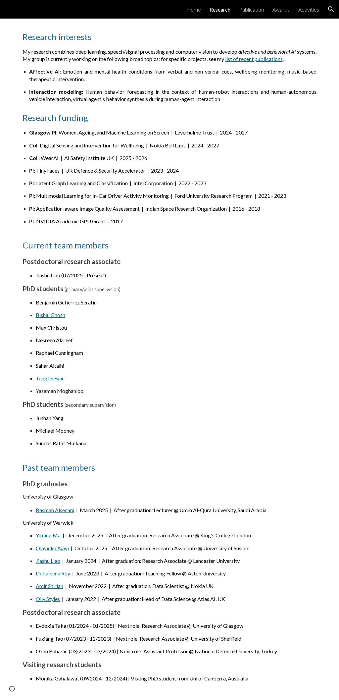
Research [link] (220, 9)
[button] (331, 9)
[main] (169, 67)
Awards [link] (281, 9)
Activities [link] (308, 9)
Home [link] (193, 9)
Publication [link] (251, 9)
